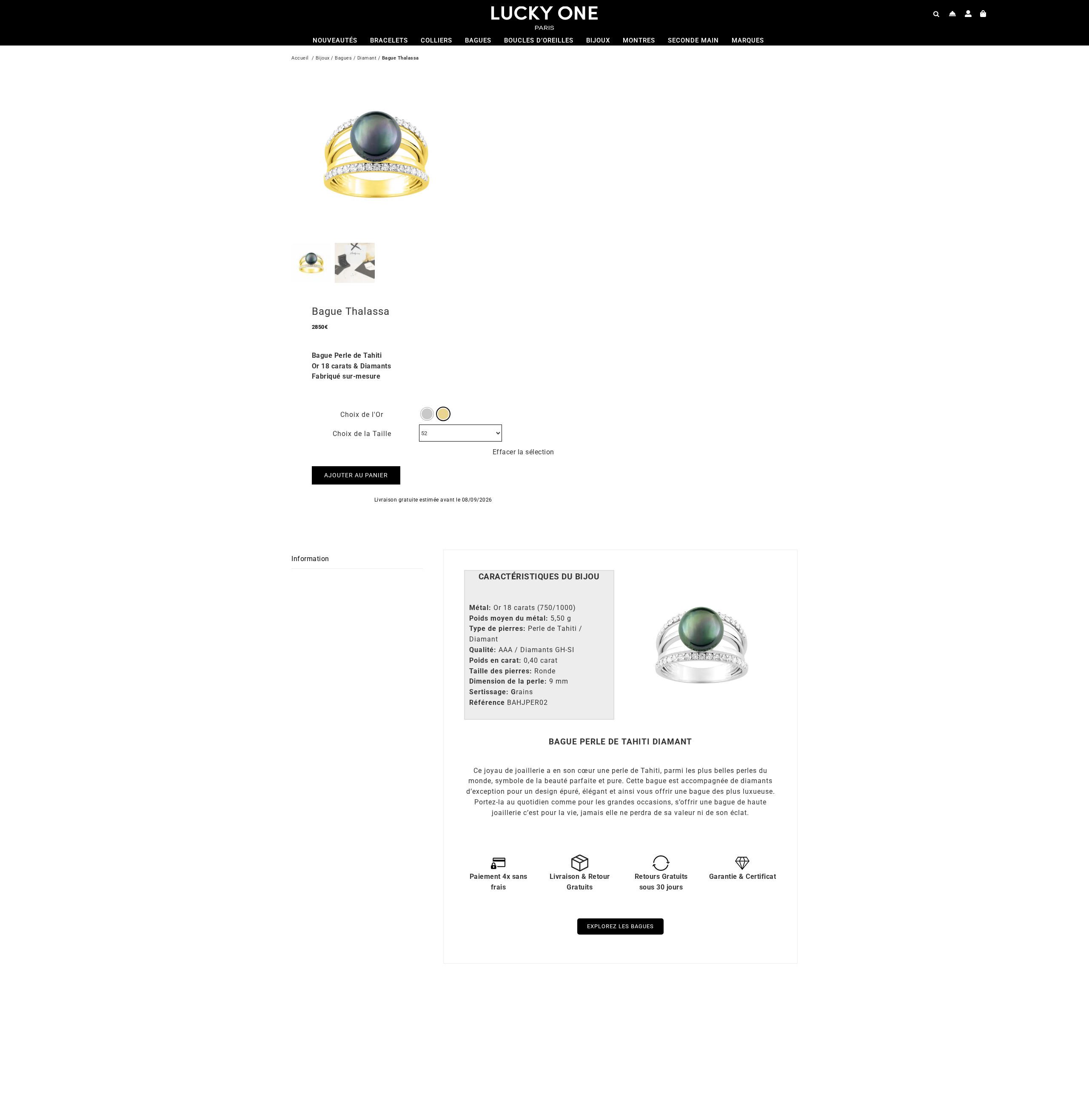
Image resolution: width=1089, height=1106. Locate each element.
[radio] (427, 414)
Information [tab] (310, 559)
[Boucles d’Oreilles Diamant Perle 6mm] (402, 1010)
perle (620, 771)
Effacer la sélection (523, 452)
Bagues (343, 58)
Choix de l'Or (361, 414)
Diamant (367, 58)
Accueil (300, 58)
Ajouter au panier (356, 475)
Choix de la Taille (362, 434)
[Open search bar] (936, 13)
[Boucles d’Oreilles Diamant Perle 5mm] (655, 1010)
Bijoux (323, 58)
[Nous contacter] (952, 13)
